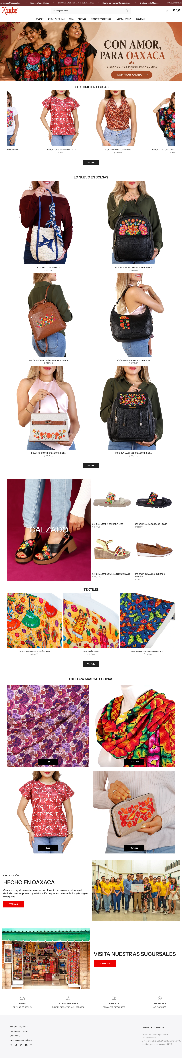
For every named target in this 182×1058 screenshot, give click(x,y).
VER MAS (13, 904)
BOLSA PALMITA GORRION (48, 267)
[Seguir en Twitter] (16, 1044)
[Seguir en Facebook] (11, 1044)
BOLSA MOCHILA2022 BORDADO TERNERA (48, 360)
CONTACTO (15, 1036)
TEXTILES (82, 19)
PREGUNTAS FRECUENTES (114, 1007)
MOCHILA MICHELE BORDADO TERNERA (133, 267)
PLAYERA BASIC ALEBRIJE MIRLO (93, 150)
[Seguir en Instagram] (21, 1044)
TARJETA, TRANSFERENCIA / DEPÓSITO (68, 1007)
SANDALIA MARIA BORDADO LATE (107, 524)
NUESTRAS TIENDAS (19, 1031)
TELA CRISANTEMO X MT (38, 651)
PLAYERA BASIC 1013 (150, 150)
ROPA (71, 19)
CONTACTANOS (159, 1007)
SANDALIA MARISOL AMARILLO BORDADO (111, 574)
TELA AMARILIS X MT (94, 651)
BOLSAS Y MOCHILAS (56, 19)
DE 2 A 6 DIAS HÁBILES (22, 1007)
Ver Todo (91, 162)
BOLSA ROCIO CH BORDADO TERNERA (48, 453)
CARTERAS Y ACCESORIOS (100, 19)
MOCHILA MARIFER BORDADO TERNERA (133, 453)
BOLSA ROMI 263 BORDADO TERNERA (133, 360)
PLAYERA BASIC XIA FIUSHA (37, 150)
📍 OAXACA (105, 964)
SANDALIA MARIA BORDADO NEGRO (151, 524)
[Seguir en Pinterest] (31, 1044)
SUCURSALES (141, 19)
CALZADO (40, 19)
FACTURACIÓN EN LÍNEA (21, 1040)
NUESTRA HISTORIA (123, 19)
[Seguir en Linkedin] (26, 1044)
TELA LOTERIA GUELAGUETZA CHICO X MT (151, 651)
